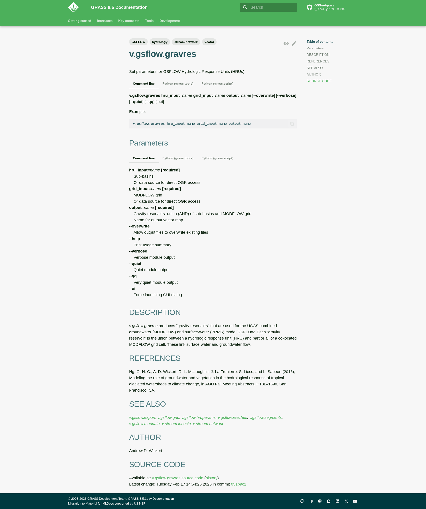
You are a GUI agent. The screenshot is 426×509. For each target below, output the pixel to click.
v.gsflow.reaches (232, 417)
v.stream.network (208, 424)
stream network (186, 42)
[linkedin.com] (337, 501)
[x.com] (346, 501)
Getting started (79, 21)
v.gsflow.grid (168, 417)
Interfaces (104, 21)
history (211, 478)
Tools (149, 21)
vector (209, 42)
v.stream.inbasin (176, 424)
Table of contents (320, 41)
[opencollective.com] (302, 501)
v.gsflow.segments (265, 417)
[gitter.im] (311, 501)
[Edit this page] (294, 44)
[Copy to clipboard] (292, 123)
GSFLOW (138, 42)
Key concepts (128, 21)
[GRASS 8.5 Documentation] (75, 7)
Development (170, 21)
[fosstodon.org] (320, 501)
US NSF (139, 503)
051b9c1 (238, 484)
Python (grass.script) (217, 83)
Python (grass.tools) (177, 83)
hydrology (160, 42)
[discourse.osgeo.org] (329, 501)
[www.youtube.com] (355, 501)
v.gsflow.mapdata (144, 424)
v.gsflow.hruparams (198, 417)
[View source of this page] (286, 44)
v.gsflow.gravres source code (177, 478)
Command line (144, 83)
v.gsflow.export (142, 417)
